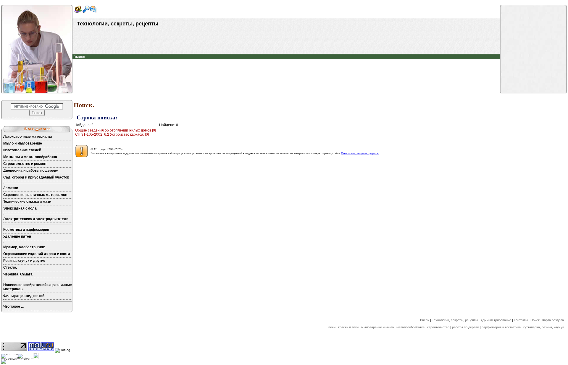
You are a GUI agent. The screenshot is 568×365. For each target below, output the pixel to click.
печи (331, 327)
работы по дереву (465, 327)
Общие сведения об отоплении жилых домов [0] (115, 130)
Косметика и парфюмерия (26, 230)
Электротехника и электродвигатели (35, 219)
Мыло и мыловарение (22, 143)
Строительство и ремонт (25, 164)
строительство (438, 327)
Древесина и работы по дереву (30, 170)
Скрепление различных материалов (35, 195)
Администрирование (495, 320)
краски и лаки (348, 327)
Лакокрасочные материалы (27, 136)
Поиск (535, 320)
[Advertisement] (286, 68)
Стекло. (10, 267)
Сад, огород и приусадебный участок (36, 177)
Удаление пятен (17, 236)
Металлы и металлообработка (30, 157)
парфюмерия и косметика (501, 327)
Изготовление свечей (22, 150)
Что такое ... (13, 306)
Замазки (10, 188)
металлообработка (410, 327)
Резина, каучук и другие (24, 261)
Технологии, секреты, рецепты (360, 153)
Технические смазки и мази (27, 201)
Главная (79, 56)
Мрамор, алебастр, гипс (24, 247)
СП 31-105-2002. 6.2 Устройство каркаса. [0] (112, 134)
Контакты (521, 320)
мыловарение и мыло (377, 327)
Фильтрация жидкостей (23, 296)
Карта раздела (553, 320)
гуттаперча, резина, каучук (543, 327)
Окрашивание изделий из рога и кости (36, 254)
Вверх (424, 320)
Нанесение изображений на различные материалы (37, 287)
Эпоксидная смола (20, 208)
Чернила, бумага (18, 274)
